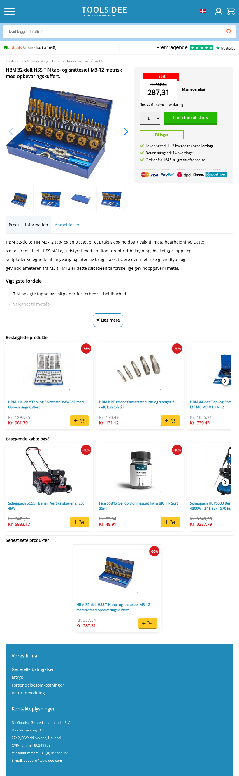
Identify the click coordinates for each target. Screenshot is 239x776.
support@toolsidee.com (43, 760)
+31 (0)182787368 (53, 752)
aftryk (17, 677)
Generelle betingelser (33, 669)
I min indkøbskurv (190, 117)
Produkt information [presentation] (28, 224)
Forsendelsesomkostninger (38, 685)
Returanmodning (28, 693)
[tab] (28, 224)
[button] (124, 131)
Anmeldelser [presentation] (67, 224)
